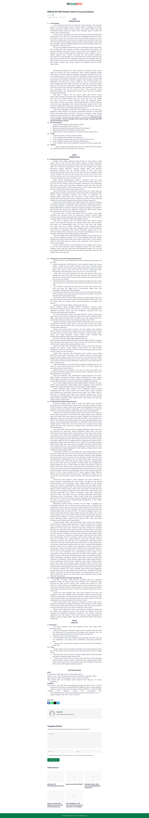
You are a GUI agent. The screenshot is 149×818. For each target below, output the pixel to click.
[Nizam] (53, 715)
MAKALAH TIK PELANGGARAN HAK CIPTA (55, 785)
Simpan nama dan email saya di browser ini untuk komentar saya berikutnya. (71, 755)
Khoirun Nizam (74, 815)
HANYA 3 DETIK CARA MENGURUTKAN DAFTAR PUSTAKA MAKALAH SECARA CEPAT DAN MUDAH (55, 805)
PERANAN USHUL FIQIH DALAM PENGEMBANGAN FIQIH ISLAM (92, 785)
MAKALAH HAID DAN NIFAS (74, 784)
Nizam (58, 712)
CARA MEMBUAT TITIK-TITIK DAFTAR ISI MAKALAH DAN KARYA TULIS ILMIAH (74, 805)
